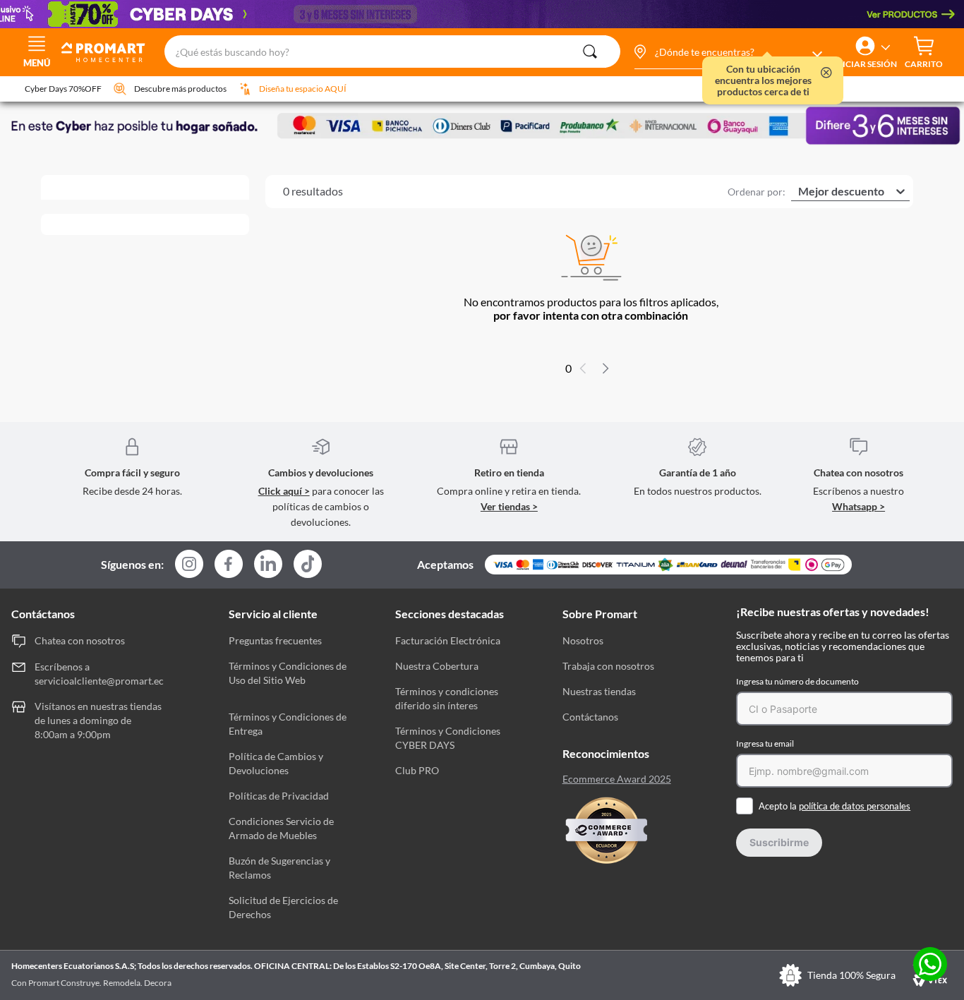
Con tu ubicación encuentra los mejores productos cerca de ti (763, 80)
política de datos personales (854, 806)
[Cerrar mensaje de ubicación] (826, 73)
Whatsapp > (858, 506)
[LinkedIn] (268, 564)
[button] (727, 52)
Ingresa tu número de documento (797, 681)
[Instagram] (189, 565)
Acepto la (834, 806)
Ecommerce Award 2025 (616, 779)
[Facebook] (229, 565)
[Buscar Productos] (590, 51)
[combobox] (392, 52)
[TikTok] (308, 564)
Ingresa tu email (765, 743)
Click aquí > (284, 491)
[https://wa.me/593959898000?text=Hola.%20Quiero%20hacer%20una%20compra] (930, 965)
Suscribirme (779, 842)
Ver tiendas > (509, 506)
